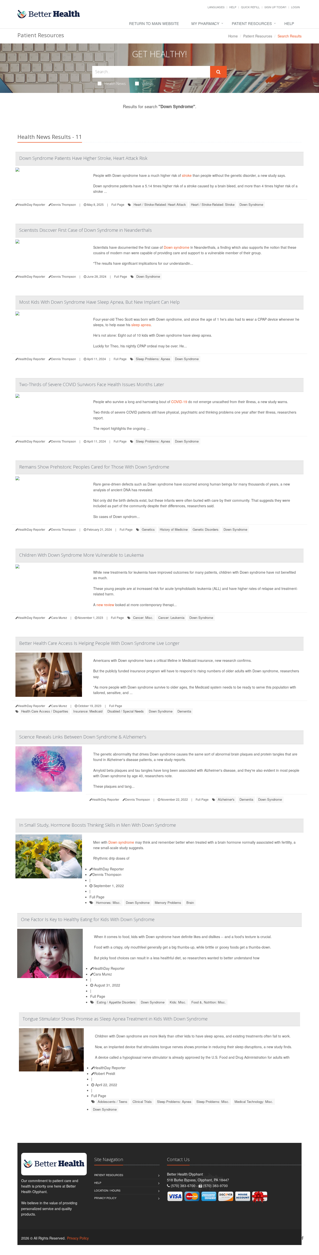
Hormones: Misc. (108, 902)
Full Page (117, 204)
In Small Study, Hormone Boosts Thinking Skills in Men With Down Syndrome (97, 825)
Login (295, 7)
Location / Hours (107, 1190)
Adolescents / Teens (112, 1101)
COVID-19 (179, 401)
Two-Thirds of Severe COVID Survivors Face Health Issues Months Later (91, 384)
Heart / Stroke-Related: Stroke (213, 204)
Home (233, 35)
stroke (187, 175)
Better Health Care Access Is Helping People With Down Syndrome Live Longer (99, 643)
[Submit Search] (218, 72)
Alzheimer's (226, 799)
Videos (148, 83)
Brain (190, 902)
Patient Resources (252, 23)
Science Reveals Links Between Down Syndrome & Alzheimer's (82, 737)
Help (232, 7)
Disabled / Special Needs (125, 711)
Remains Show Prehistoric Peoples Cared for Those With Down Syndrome (94, 467)
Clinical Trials (142, 1101)
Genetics (148, 529)
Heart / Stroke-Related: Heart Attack (160, 204)
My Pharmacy (205, 23)
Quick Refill (250, 7)
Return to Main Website (154, 23)
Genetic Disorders (206, 529)
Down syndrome (176, 247)
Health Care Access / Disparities (44, 711)
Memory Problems (168, 902)
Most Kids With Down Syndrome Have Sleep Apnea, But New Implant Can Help (99, 302)
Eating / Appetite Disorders (116, 1002)
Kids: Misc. (178, 1002)
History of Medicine (174, 529)
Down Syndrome (251, 204)
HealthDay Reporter (108, 868)
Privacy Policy (105, 1198)
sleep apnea (141, 324)
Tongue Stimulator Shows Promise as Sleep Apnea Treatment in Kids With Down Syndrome (115, 1019)
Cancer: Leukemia (171, 617)
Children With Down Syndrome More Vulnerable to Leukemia (81, 555)
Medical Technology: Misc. (254, 1101)
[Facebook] (302, 1238)
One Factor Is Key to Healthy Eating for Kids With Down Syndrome (88, 919)
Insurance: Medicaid (87, 711)
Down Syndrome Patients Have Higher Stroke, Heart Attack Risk (83, 158)
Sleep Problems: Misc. (212, 1101)
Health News (115, 83)
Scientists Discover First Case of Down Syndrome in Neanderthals (85, 230)
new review (105, 604)
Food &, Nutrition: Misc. (208, 1002)
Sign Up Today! (275, 7)
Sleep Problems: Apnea (153, 358)
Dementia (184, 711)
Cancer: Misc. (143, 617)
